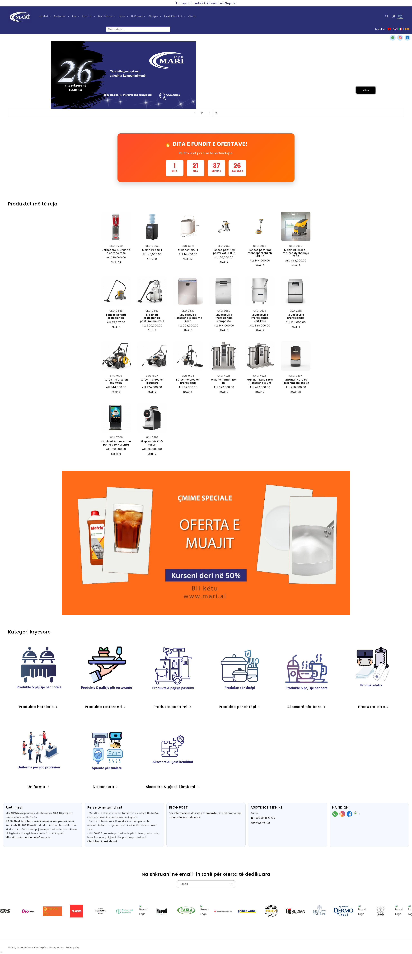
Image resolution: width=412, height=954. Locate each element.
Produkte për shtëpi (237, 706)
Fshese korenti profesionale (116, 316)
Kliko (53, 90)
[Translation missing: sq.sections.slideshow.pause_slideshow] (217, 112)
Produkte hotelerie (36, 706)
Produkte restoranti (103, 706)
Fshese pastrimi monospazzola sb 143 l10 (260, 253)
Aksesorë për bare (304, 706)
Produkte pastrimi (170, 706)
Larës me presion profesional (188, 381)
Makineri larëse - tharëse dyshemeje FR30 (296, 253)
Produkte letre (371, 706)
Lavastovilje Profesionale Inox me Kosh (188, 318)
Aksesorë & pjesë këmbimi (170, 787)
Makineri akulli (152, 249)
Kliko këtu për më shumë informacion (29, 837)
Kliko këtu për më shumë (102, 841)
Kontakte (380, 29)
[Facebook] (407, 38)
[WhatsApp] (393, 38)
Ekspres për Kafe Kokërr (152, 443)
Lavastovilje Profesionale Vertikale (259, 318)
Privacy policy (56, 947)
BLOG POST (178, 807)
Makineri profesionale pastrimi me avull (152, 318)
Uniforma (36, 787)
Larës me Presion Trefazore (152, 381)
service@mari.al (260, 822)
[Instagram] (400, 38)
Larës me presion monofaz (116, 381)
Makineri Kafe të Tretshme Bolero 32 (295, 381)
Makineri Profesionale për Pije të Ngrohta (116, 443)
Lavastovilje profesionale (295, 316)
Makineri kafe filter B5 (224, 381)
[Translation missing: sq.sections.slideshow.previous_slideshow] (194, 112)
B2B (407, 29)
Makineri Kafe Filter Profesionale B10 (260, 381)
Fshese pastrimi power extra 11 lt (224, 251)
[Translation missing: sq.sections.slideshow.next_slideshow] (209, 112)
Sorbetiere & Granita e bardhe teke (116, 251)
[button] (44, 16)
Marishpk (21, 947)
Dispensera (103, 787)
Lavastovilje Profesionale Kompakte (224, 318)
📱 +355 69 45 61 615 (263, 817)
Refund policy (72, 947)
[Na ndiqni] (231, 884)
